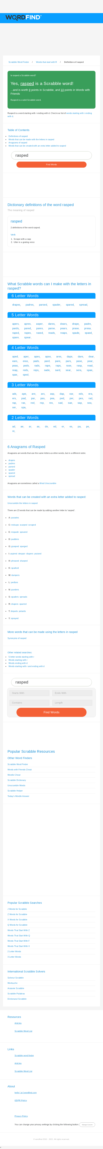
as (38, 426)
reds (25, 370)
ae (22, 426)
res (51, 402)
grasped (15, 546)
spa (23, 407)
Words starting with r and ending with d (26, 666)
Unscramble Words (16, 785)
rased (39, 332)
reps (36, 370)
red (32, 402)
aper (26, 356)
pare (57, 361)
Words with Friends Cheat (20, 770)
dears (63, 323)
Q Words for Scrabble (17, 925)
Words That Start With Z (19, 930)
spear (27, 337)
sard (57, 370)
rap (14, 402)
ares (58, 356)
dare (80, 356)
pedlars (14, 582)
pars (68, 361)
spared (70, 304)
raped (15, 332)
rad (90, 398)
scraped (32, 525)
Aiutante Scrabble (16, 988)
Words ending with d (18, 663)
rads (36, 365)
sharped (24, 561)
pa (79, 426)
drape (75, 323)
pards (15, 328)
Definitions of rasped (18, 136)
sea (89, 402)
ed (54, 426)
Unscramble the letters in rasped (23, 503)
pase (79, 361)
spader (56, 304)
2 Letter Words (14, 951)
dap (62, 393)
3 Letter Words (14, 957)
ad (13, 426)
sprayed (14, 618)
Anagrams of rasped (18, 143)
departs (14, 611)
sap (80, 402)
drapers (14, 604)
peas (15, 365)
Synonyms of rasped (17, 638)
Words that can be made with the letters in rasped (31, 139)
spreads (23, 597)
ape (24, 393)
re (13, 431)
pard (47, 361)
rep (42, 402)
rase (68, 365)
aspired (13, 554)
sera (78, 370)
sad (60, 402)
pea (52, 398)
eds (81, 393)
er (63, 426)
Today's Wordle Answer (18, 796)
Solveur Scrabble (16, 978)
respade (15, 532)
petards (22, 611)
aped (15, 356)
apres (27, 323)
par (33, 398)
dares (51, 323)
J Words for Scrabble (17, 909)
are (33, 393)
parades (15, 518)
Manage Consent (87, 1124)
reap (14, 370)
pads (36, 361)
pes (81, 398)
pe (87, 426)
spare (15, 337)
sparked (15, 568)
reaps (63, 332)
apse (48, 356)
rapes (27, 332)
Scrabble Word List (23, 1031)
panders (15, 590)
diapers (29, 554)
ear (71, 393)
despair (21, 554)
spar (14, 374)
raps (58, 365)
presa (87, 328)
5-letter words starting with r (21, 657)
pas (42, 398)
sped (25, 374)
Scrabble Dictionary (17, 780)
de (46, 426)
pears (63, 328)
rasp (79, 365)
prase (75, 328)
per (71, 398)
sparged (24, 546)
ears (14, 361)
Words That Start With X (19, 946)
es (71, 426)
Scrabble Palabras (16, 994)
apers (15, 323)
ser (14, 407)
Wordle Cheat (14, 775)
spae (89, 370)
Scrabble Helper (15, 791)
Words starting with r (18, 660)
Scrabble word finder (24, 1055)
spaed (88, 332)
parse (51, 328)
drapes (16, 304)
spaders (15, 597)
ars (43, 393)
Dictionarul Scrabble (17, 999)
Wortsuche (12, 983)
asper (39, 323)
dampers (15, 575)
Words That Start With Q (19, 936)
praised (37, 554)
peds (26, 365)
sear (68, 370)
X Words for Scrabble (17, 920)
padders (15, 539)
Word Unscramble (48, 483)
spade (75, 332)
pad (23, 398)
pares (39, 328)
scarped (23, 525)
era (90, 393)
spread (83, 304)
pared (27, 328)
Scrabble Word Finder (18, 764)
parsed (43, 304)
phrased (15, 561)
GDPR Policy (21, 1100)
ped (62, 398)
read (89, 365)
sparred (23, 604)
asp (52, 393)
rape (47, 365)
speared (23, 532)
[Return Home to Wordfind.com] (23, 21)
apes (37, 356)
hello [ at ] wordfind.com (26, 1093)
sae (70, 402)
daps (69, 356)
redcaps (15, 525)
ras (23, 402)
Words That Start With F (19, 941)
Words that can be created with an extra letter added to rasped (37, 146)
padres (30, 304)
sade (47, 370)
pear (90, 361)
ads (14, 393)
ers (14, 398)
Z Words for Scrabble (17, 914)
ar (30, 426)
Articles (18, 1023)
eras (25, 361)
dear (91, 356)
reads (51, 332)
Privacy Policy (21, 1116)
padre (87, 323)
